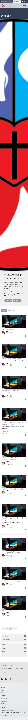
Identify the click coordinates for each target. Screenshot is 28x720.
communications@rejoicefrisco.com (15, 712)
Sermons (4, 701)
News (3, 693)
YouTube (8, 300)
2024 (13, 651)
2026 (13, 645)
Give (2, 704)
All (2, 655)
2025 (13, 648)
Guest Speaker (13, 639)
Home (3, 687)
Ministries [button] (4, 698)
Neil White (13, 636)
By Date (4, 310)
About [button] (3, 690)
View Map (3, 672)
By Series (11, 310)
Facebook (17, 300)
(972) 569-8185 (17, 1)
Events (3, 695)
